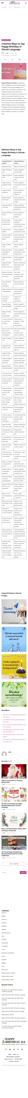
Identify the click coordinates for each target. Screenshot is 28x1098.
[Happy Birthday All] (15, 2)
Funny (3, 966)
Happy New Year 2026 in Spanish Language (13, 1011)
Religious (4, 963)
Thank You (4, 919)
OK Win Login (18, 1059)
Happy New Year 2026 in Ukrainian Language (13, 1018)
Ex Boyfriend (5, 943)
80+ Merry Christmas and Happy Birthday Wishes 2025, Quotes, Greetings (12, 805)
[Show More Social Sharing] (24, 59)
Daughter (4, 959)
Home (9, 1054)
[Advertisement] (14, 25)
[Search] (25, 3)
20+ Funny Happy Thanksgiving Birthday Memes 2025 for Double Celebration (12, 853)
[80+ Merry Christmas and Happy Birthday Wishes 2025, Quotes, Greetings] (14, 794)
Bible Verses (5, 969)
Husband (4, 939)
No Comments (6, 55)
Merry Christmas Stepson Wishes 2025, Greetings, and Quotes (14, 829)
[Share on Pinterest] (19, 59)
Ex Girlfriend (5, 946)
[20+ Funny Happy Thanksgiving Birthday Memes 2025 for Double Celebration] (14, 843)
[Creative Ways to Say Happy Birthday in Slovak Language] (14, 71)
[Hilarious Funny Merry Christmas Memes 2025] (14, 771)
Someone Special (6, 932)
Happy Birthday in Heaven (8, 973)
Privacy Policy (8, 1059)
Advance (4, 912)
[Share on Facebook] (5, 59)
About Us (15, 1054)
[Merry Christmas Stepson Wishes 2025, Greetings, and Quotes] (14, 819)
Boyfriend (4, 926)
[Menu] (3, 3)
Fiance (3, 956)
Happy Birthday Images (8, 979)
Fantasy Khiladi (14, 1061)
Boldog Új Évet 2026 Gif (8, 1014)
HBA (7, 53)
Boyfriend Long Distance (8, 953)
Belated (4, 916)
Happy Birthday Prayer (7, 976)
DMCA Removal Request (13, 1056)
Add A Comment (14, 864)
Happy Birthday (6, 40)
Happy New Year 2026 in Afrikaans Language (13, 1008)
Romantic (4, 922)
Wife (3, 936)
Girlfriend (4, 929)
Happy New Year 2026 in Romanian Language (13, 994)
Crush (3, 949)
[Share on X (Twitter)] (12, 59)
